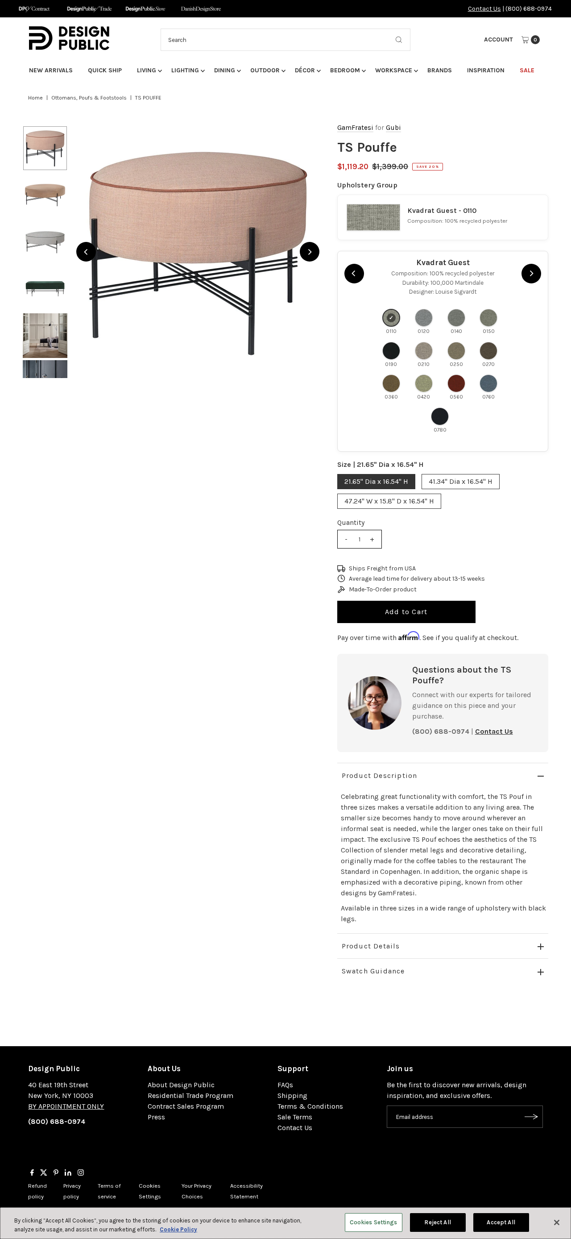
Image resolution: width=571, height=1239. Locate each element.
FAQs (285, 1085)
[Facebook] (32, 1173)
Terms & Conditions (310, 1106)
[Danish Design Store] (201, 8)
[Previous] (86, 252)
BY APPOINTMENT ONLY (66, 1106)
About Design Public (181, 1085)
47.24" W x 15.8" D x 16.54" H (389, 501)
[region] (197, 252)
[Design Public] (145, 8)
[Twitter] (43, 1173)
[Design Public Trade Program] (89, 8)
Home (35, 98)
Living (146, 70)
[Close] (557, 1222)
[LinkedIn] (68, 1173)
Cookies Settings (373, 1222)
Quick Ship (105, 70)
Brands (439, 70)
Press (156, 1117)
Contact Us (484, 8)
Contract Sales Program (186, 1106)
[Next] (309, 252)
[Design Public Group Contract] (34, 8)
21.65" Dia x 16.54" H (376, 481)
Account (498, 39)
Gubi (393, 128)
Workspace (393, 70)
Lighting (185, 70)
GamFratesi (355, 128)
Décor (305, 70)
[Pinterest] (56, 1173)
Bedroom (345, 70)
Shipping (292, 1095)
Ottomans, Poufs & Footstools (89, 98)
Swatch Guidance (373, 971)
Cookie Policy (178, 1229)
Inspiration (486, 70)
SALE (527, 70)
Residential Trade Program (190, 1095)
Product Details (371, 946)
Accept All (501, 1222)
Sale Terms (294, 1117)
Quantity (350, 522)
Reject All (437, 1222)
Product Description (380, 775)
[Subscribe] (532, 1117)
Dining (224, 70)
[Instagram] (81, 1173)
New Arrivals (51, 70)
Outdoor (265, 70)
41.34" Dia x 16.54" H (460, 481)
